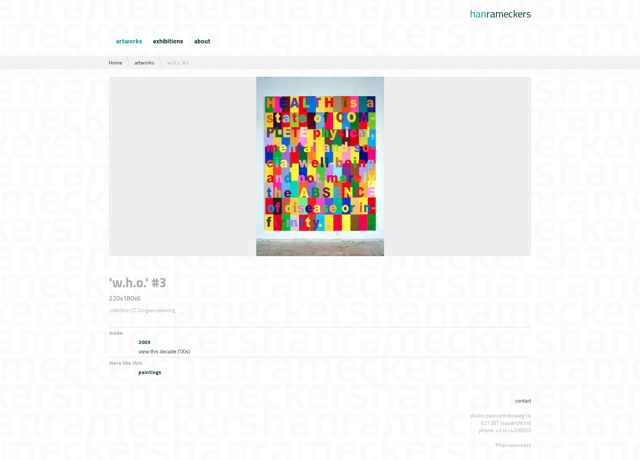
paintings (150, 372)
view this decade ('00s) (164, 351)
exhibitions (168, 41)
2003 (144, 342)
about (202, 41)
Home (115, 62)
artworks (129, 41)
